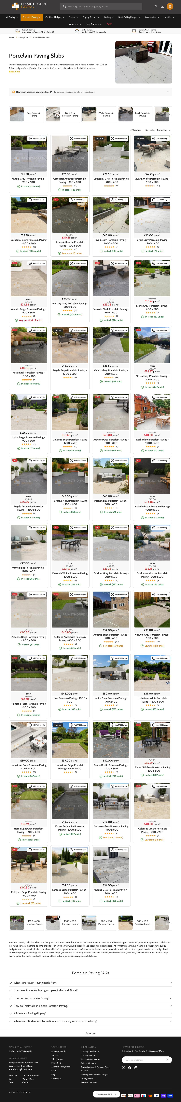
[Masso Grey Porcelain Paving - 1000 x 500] (152, 345)
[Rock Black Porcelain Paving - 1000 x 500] (29, 345)
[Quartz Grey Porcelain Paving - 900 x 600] (111, 345)
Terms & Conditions (90, 1082)
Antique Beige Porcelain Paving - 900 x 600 (111, 636)
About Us (55, 1055)
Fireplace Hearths (58, 1051)
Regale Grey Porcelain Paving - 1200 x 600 (152, 241)
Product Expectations (90, 1059)
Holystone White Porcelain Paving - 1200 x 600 (152, 700)
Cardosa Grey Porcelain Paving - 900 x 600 (111, 575)
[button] (170, 6)
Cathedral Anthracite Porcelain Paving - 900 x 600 (69, 180)
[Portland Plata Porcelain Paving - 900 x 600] (29, 673)
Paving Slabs (23, 37)
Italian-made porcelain (106, 949)
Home (11, 37)
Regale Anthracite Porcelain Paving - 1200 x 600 (29, 508)
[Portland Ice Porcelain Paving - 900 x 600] (111, 476)
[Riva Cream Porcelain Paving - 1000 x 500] (111, 215)
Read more (14, 71)
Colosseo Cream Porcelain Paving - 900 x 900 (152, 830)
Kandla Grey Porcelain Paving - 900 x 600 (29, 180)
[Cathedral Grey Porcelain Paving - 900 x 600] (111, 154)
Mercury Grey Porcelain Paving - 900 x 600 (70, 305)
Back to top (90, 1033)
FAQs (53, 1070)
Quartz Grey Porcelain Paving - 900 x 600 (111, 372)
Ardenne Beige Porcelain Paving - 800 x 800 (28, 638)
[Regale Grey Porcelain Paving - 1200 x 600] (152, 215)
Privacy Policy (87, 1078)
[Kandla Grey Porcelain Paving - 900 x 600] (29, 154)
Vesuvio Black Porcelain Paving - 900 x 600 (111, 311)
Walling (107, 17)
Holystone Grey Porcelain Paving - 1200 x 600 (29, 767)
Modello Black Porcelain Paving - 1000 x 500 (152, 508)
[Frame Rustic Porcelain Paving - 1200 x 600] (111, 740)
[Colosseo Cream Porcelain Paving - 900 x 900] (152, 801)
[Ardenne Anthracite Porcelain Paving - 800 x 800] (70, 610)
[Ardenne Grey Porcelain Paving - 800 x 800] (111, 412)
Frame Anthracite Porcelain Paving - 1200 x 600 (70, 828)
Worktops (73, 24)
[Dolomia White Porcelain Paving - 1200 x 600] (70, 543)
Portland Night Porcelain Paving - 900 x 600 (70, 502)
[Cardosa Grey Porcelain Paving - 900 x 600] (111, 543)
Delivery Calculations (90, 1051)
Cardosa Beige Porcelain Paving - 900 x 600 (70, 891)
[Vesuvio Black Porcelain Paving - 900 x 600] (111, 278)
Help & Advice (92, 24)
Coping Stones (89, 17)
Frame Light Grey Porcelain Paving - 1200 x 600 (28, 830)
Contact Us (56, 1078)
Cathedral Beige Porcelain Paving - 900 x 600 (29, 241)
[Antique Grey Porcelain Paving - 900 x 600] (111, 865)
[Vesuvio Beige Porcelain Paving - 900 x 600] (29, 278)
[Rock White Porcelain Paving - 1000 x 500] (152, 412)
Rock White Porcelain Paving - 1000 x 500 (152, 441)
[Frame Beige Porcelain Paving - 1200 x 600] (29, 543)
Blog (53, 1074)
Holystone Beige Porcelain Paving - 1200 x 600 (70, 767)
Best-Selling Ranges (127, 17)
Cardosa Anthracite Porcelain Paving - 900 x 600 (152, 575)
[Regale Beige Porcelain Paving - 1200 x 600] (70, 345)
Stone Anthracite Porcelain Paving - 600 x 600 (69, 244)
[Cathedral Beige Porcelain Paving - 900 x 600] (29, 215)
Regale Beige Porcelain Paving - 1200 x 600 (70, 372)
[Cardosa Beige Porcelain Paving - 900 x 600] (70, 865)
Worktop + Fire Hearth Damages (94, 1074)
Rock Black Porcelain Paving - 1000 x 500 (28, 374)
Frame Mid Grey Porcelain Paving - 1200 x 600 (152, 769)
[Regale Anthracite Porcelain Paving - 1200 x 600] (29, 476)
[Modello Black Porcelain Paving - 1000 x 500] (152, 476)
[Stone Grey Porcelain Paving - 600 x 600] (152, 278)
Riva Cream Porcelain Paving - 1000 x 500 (111, 241)
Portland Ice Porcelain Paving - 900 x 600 (111, 502)
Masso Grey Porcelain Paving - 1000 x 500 (152, 377)
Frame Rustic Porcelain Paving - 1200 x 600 (111, 767)
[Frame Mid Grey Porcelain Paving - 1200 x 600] (152, 740)
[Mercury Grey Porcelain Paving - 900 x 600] (70, 278)
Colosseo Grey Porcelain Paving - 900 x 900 (111, 828)
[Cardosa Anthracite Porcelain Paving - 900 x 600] (152, 543)
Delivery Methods (88, 1055)
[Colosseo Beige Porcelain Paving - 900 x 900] (29, 865)
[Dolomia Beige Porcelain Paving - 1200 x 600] (70, 412)
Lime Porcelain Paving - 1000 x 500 (70, 700)
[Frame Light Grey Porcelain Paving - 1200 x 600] (29, 801)
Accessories (150, 17)
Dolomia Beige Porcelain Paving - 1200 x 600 (70, 441)
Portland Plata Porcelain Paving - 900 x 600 (28, 705)
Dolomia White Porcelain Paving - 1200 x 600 (70, 575)
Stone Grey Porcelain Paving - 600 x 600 (152, 307)
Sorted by (150, 130)
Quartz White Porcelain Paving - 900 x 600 (152, 180)
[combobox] (101, 6)
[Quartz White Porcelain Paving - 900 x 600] (152, 154)
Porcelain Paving (30, 17)
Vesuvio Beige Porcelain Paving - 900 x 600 (28, 311)
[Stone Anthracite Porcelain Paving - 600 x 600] (70, 215)
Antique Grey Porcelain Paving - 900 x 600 (111, 891)
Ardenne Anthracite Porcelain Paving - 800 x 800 (70, 638)
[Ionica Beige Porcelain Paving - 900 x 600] (29, 412)
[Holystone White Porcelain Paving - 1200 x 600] (152, 673)
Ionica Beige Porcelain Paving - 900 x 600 (28, 439)
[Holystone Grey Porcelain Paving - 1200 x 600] (29, 740)
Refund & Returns (88, 1063)
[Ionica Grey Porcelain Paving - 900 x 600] (111, 673)
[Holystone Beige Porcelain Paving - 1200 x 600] (70, 740)
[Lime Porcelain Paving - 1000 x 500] (70, 673)
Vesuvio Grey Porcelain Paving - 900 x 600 (152, 636)
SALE (109, 24)
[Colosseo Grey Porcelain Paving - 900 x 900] (111, 801)
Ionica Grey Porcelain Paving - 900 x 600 (111, 700)
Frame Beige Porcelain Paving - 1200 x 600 (28, 569)
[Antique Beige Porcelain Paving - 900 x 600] (111, 610)
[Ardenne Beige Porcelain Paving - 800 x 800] (29, 610)
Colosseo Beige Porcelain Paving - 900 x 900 (28, 894)
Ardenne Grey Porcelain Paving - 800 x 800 (111, 441)
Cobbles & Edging (53, 17)
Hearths (167, 17)
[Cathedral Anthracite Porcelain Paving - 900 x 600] (70, 154)
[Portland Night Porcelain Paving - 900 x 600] (70, 476)
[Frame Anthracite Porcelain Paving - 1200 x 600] (70, 801)
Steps (72, 17)
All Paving (10, 17)
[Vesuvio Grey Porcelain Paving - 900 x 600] (152, 610)
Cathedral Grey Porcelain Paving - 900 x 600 (111, 180)
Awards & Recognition (60, 1066)
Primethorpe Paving (22, 1092)
